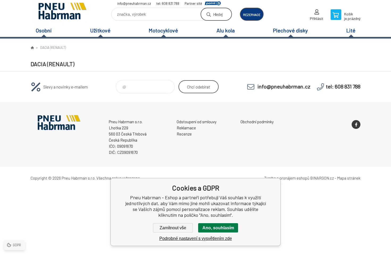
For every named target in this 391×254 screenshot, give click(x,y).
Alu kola (226, 30)
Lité (350, 30)
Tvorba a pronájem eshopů (286, 178)
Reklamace (186, 127)
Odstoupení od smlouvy (197, 121)
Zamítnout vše (173, 228)
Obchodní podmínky (257, 121)
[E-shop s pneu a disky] (32, 47)
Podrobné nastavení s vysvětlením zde (195, 238)
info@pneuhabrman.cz (134, 3)
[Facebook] (356, 124)
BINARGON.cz (322, 178)
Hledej (218, 14)
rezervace (251, 14)
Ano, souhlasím (218, 228)
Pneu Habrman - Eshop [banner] (62, 12)
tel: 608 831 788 (167, 3)
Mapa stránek (348, 178)
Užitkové (100, 30)
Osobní (44, 30)
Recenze (184, 134)
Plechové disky (290, 30)
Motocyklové (163, 30)
